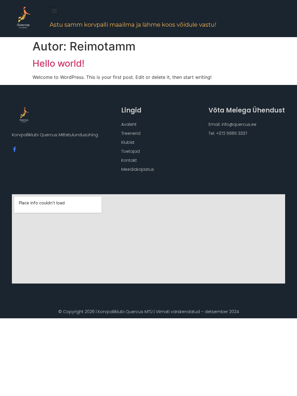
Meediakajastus (137, 169)
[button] (54, 10)
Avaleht (129, 124)
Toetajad (130, 151)
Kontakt (129, 160)
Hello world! (58, 63)
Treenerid (130, 133)
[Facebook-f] (14, 149)
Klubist (128, 142)
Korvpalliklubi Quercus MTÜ (125, 312)
